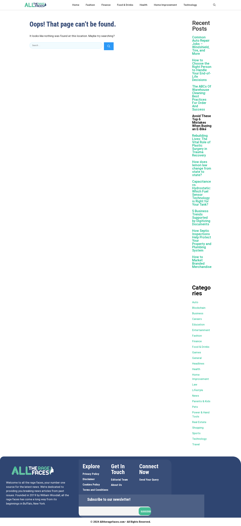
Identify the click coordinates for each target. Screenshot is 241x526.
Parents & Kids (201, 401)
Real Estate (199, 422)
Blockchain (198, 307)
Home (75, 4)
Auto (195, 302)
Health (143, 4)
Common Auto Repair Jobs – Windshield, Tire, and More (201, 45)
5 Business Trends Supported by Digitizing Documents (201, 217)
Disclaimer (89, 479)
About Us (116, 484)
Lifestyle (197, 390)
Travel (196, 444)
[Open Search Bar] (214, 5)
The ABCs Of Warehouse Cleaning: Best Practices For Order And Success (201, 97)
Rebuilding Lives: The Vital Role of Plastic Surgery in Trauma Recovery (201, 145)
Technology (190, 4)
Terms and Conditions (95, 489)
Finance (105, 4)
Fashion (90, 4)
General (197, 358)
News (195, 395)
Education (198, 324)
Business (197, 313)
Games (196, 352)
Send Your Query (149, 479)
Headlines (198, 363)
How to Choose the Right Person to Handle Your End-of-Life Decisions (201, 70)
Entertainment (201, 330)
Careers (197, 319)
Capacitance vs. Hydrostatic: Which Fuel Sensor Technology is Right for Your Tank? (201, 193)
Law (194, 384)
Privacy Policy (91, 473)
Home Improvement (165, 4)
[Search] (109, 46)
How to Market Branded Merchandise (201, 262)
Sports (196, 433)
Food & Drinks (125, 4)
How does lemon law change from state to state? (201, 168)
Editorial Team (119, 479)
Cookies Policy (91, 484)
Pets (195, 406)
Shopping (198, 427)
